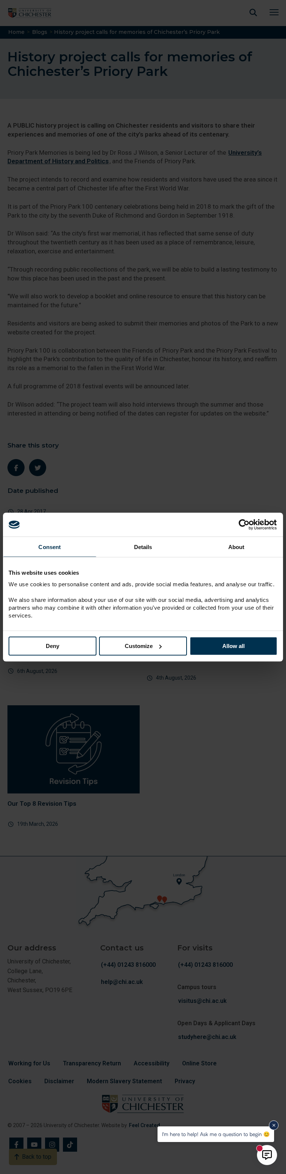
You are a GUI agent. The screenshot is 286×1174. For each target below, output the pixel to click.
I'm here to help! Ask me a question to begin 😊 (216, 1134)
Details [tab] (143, 547)
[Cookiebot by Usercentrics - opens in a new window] (244, 524)
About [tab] (236, 547)
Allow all (233, 646)
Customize (139, 646)
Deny (52, 646)
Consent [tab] (49, 547)
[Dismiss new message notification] (274, 1125)
